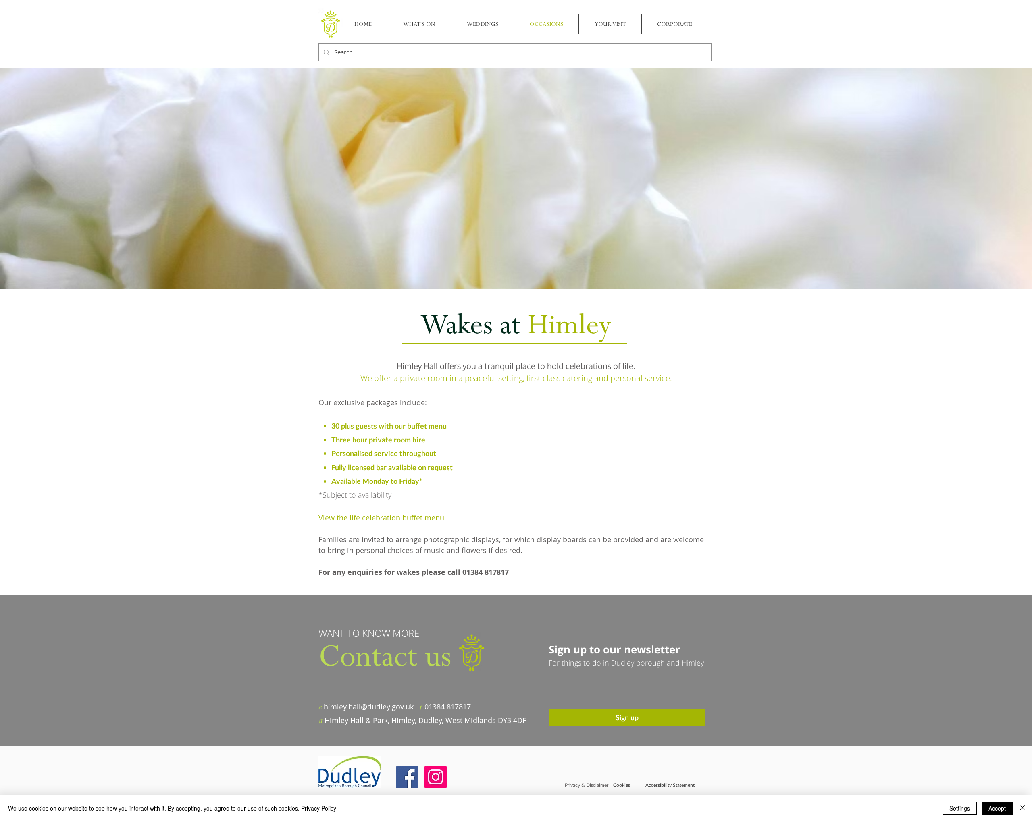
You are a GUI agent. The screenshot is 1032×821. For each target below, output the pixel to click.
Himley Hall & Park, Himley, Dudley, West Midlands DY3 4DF (425, 720)
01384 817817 (447, 706)
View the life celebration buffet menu (381, 517)
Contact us (385, 657)
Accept (997, 808)
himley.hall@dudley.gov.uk (369, 706)
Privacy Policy (318, 808)
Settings (959, 808)
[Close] (1022, 808)
